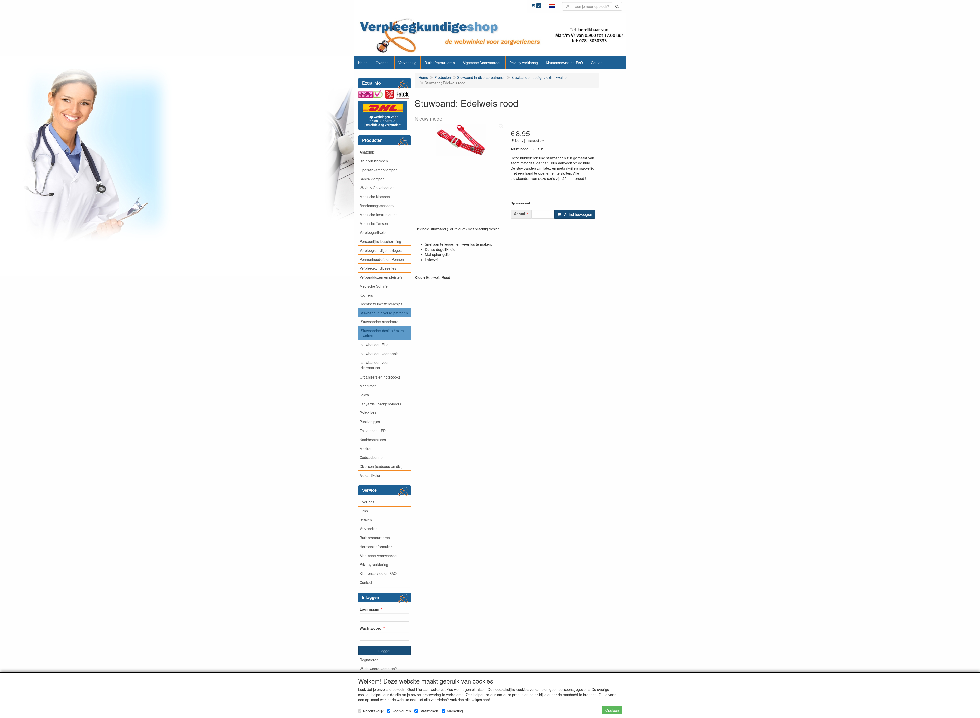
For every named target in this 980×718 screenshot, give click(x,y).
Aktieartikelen (370, 475)
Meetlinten (368, 386)
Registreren (369, 659)
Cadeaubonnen (372, 457)
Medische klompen (375, 196)
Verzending (369, 528)
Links (364, 510)
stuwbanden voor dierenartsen (375, 365)
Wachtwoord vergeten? (378, 668)
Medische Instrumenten (379, 214)
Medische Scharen (375, 286)
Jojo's (364, 394)
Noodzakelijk (373, 710)
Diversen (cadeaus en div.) (381, 466)
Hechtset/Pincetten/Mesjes (381, 304)
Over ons (367, 501)
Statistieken (429, 710)
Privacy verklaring (374, 564)
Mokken (366, 448)
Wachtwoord (371, 628)
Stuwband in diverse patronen (384, 312)
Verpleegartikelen (374, 232)
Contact (366, 582)
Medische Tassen (374, 223)
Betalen (366, 519)
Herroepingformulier (376, 546)
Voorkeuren (401, 710)
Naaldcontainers (373, 439)
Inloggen (384, 650)
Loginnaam (369, 609)
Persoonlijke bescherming (380, 241)
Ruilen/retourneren (375, 537)
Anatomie (367, 152)
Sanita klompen (372, 178)
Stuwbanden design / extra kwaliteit (382, 333)
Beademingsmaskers (377, 205)
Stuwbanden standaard (379, 321)
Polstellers (368, 412)
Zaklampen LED (373, 430)
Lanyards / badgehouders (380, 403)
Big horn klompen (374, 160)
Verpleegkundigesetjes (378, 268)
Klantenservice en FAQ (378, 573)
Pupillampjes (370, 421)
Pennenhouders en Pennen (382, 259)
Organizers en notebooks (380, 377)
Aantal (519, 213)
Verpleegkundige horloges (381, 250)
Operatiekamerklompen (379, 169)
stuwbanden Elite (374, 344)
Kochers (366, 295)
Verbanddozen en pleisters (381, 277)
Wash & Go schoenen (377, 187)
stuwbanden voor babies (380, 353)
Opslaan (612, 710)
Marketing (455, 710)
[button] (551, 5)
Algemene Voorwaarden (379, 555)
